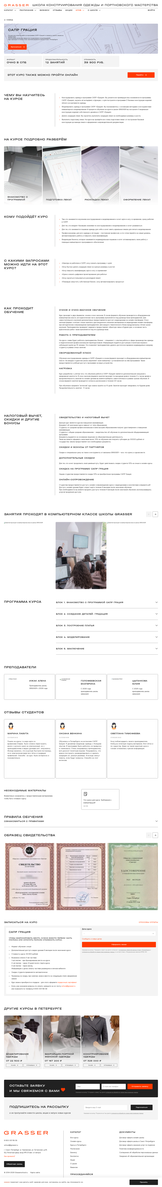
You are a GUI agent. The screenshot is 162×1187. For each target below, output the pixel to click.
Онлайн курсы (75, 1141)
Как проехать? (9, 1156)
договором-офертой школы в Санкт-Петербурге (134, 950)
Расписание (75, 1149)
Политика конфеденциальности (131, 1149)
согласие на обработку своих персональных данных (122, 1092)
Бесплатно (74, 1156)
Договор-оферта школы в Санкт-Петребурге (137, 1141)
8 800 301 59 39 (10, 1140)
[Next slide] (155, 514)
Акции (72, 1160)
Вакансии (74, 1167)
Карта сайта (35, 1172)
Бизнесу (73, 1152)
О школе (73, 1164)
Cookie (7, 1182)
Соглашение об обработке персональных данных (138, 1152)
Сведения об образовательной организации (136, 1156)
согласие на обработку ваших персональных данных (98, 952)
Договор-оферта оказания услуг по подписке (137, 1145)
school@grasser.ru (68, 986)
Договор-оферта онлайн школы (131, 1138)
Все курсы (74, 1138)
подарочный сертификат (67, 982)
